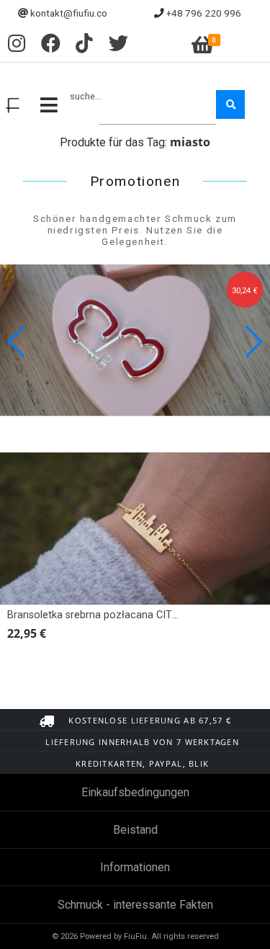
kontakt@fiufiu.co (68, 13)
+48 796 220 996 (203, 13)
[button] (253, 341)
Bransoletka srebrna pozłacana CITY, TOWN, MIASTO (132, 615)
